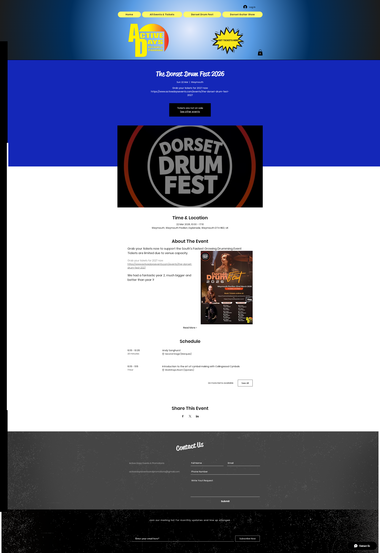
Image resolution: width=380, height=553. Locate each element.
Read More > (190, 327)
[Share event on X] (190, 416)
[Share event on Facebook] (182, 416)
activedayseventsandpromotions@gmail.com (154, 471)
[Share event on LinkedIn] (197, 416)
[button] (260, 52)
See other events (190, 111)
